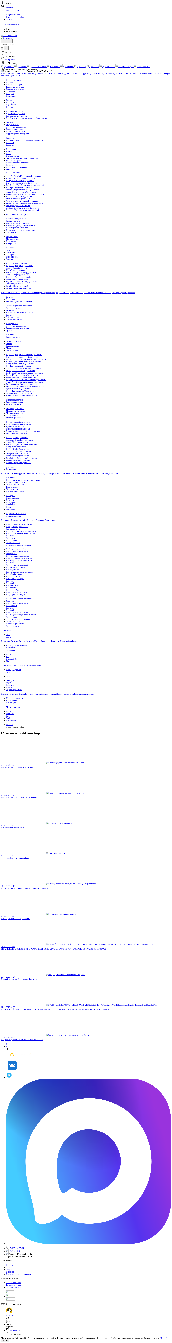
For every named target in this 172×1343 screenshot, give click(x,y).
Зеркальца (10, 650)
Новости (9, 1265)
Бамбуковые (11, 243)
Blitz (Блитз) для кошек (16, 447)
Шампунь (10, 145)
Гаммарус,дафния (13, 670)
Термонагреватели (14, 690)
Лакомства (55, 641)
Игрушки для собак (89, 73)
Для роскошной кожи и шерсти (19, 312)
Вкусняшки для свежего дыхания (20, 230)
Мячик (9, 343)
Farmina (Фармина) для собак (18, 288)
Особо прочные (13, 172)
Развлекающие (12, 346)
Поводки (10, 94)
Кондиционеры (12, 498)
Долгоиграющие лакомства (17, 228)
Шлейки (9, 82)
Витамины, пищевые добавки (34, 73)
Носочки (10, 248)
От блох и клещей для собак (18, 619)
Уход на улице (12, 489)
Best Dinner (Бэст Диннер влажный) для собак (25, 185)
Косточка (10, 169)
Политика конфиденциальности (20, 1274)
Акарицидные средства (16, 594)
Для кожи (10, 536)
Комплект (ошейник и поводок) (19, 301)
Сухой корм (15, 76)
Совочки (10, 467)
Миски (94, 293)
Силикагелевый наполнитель (18, 422)
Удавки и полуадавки (15, 87)
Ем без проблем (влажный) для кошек (22, 384)
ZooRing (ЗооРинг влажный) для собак (22, 208)
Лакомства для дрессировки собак (20, 225)
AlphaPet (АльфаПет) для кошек (19, 440)
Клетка (37, 694)
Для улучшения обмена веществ (19, 572)
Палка (8, 154)
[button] (6, 52)
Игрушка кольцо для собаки (18, 163)
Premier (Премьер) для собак (18, 286)
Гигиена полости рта (15, 129)
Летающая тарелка (14, 160)
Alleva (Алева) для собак (16, 263)
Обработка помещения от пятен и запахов (24, 480)
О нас (8, 1267)
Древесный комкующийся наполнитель (23, 431)
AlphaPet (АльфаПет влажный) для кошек (24, 355)
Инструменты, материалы (17, 527)
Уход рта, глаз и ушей (15, 484)
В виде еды (11, 703)
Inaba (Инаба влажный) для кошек (20, 370)
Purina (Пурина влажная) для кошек (21, 377)
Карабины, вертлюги (15, 89)
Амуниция (5, 73)
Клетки (37, 641)
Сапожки (10, 259)
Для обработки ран (14, 574)
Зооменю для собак (14, 284)
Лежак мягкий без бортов (17, 214)
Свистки (9, 107)
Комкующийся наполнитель (18, 429)
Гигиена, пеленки (55, 73)
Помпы (9, 687)
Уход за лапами (12, 125)
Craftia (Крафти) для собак (17, 275)
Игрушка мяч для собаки (16, 167)
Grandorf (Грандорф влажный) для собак (23, 210)
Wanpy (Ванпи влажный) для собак (21, 192)
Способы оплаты (13, 1283)
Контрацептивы (13, 529)
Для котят (10, 315)
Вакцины (10, 601)
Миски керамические (15, 707)
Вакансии (10, 1272)
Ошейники (10, 91)
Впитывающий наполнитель (18, 424)
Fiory (8, 661)
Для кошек (5, 520)
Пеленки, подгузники (15, 131)
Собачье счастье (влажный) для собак (22, 201)
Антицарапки (12, 324)
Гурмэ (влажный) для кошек (18, 389)
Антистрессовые (13, 569)
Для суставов (11, 540)
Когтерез (10, 138)
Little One (10, 713)
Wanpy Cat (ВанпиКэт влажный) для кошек (24, 382)
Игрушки (60, 293)
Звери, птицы (12, 350)
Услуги (9, 1269)
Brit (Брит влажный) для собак (19, 187)
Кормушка (45, 641)
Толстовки (10, 252)
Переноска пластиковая (16, 513)
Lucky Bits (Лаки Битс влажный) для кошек (24, 373)
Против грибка (12, 590)
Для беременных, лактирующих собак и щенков (26, 118)
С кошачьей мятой (14, 319)
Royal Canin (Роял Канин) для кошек (21, 458)
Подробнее (165, 1338)
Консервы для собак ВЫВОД (18, 206)
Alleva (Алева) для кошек (17, 438)
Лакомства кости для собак (17, 223)
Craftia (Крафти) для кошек (17, 449)
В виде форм (11, 149)
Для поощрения (13, 308)
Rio (7, 656)
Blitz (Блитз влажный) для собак (20, 181)
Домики (21, 641)
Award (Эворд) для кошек (17, 442)
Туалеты (9, 122)
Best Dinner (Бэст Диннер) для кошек (22, 444)
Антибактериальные (15, 624)
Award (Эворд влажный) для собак (21, 178)
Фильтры (10, 680)
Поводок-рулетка (13, 80)
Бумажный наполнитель (16, 433)
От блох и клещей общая (16, 549)
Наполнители (103, 293)
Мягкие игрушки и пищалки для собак (22, 158)
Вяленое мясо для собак (16, 219)
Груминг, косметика (71, 73)
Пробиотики (11, 606)
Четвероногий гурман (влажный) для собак (24, 203)
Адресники (11, 105)
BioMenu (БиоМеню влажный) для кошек (24, 361)
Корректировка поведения (17, 134)
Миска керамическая (15, 409)
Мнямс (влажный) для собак (18, 199)
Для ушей (10, 583)
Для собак (40, 520)
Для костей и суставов (15, 113)
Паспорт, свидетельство (107, 473)
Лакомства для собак (132, 73)
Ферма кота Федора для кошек (19, 393)
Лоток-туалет (12, 469)
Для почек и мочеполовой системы (21, 533)
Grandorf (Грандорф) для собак (19, 277)
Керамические (12, 237)
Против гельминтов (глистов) (19, 524)
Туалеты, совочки (127, 293)
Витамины (5, 473)
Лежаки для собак (115, 73)
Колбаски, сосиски (14, 221)
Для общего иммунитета (16, 116)
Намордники (11, 96)
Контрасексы (11, 554)
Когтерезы (10, 505)
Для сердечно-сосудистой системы (21, 531)
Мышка (9, 348)
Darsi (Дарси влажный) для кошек (20, 391)
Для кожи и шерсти (14, 111)
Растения (10, 685)
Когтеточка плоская (14, 402)
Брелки (9, 100)
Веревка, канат (12, 156)
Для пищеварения (13, 626)
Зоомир (9, 637)
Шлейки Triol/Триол (14, 84)
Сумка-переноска (13, 516)
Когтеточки (78, 293)
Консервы (102, 73)
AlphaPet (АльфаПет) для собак (19, 266)
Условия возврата (13, 1287)
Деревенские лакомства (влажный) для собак (25, 194)
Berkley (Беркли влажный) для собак (21, 183)
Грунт (8, 683)
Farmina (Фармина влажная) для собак (22, 190)
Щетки (9, 507)
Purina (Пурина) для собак (17, 279)
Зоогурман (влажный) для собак (20, 196)
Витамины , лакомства (21, 293)
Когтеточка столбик (14, 400)
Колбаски (10, 310)
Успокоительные (13, 542)
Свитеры (10, 254)
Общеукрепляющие (14, 317)
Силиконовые (12, 415)
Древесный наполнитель (16, 426)
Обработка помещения (16, 127)
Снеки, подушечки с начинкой (19, 306)
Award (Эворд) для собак (16, 268)
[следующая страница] (7, 1050)
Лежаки (87, 293)
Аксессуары (16, 73)
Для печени (11, 538)
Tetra (8, 635)
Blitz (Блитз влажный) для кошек (20, 364)
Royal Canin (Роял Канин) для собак (21, 281)
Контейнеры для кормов (46, 473)
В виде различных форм (16, 645)
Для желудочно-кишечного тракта (20, 560)
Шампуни (10, 478)
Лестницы (10, 648)
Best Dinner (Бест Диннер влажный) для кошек (26, 359)
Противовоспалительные (17, 592)
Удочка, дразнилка (14, 341)
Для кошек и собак (19, 520)
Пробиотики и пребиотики (17, 556)
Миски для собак (148, 73)
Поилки (67, 473)
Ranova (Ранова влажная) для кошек (21, 395)
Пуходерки (10, 502)
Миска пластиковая (14, 413)
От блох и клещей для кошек (18, 545)
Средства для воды (20, 665)
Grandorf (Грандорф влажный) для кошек (23, 368)
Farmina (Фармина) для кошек (18, 463)
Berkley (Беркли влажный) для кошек (22, 357)
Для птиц (31, 520)
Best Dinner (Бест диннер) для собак (21, 272)
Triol (8, 718)
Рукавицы (10, 509)
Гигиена (34, 293)
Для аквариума (34, 665)
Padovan (9, 654)
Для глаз (9, 581)
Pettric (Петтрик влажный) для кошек (22, 375)
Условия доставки (13, 1285)
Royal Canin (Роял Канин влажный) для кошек (26, 380)
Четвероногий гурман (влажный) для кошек (25, 386)
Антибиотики (12, 585)
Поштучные (50, 520)
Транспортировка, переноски (84, 473)
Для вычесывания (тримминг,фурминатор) (24, 140)
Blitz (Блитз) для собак (15, 270)
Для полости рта (13, 576)
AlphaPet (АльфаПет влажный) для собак (23, 176)
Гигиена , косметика (9, 694)
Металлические (12, 239)
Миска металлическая (15, 411)
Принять (5, 1341)
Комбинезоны (12, 257)
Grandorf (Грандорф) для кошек (19, 451)
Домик (22, 694)
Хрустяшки (11, 232)
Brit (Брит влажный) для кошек (19, 366)
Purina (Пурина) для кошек (17, 456)
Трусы (8, 250)
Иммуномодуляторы (15, 579)
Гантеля (9, 165)
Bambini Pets (11, 659)
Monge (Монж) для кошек (17, 453)
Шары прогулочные (14, 698)
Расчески (10, 142)
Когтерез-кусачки (13, 337)
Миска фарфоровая (14, 418)
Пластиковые (12, 241)
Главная (9, 725)
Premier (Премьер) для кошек (18, 460)
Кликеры (10, 102)
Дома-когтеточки (13, 404)
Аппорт (9, 151)
